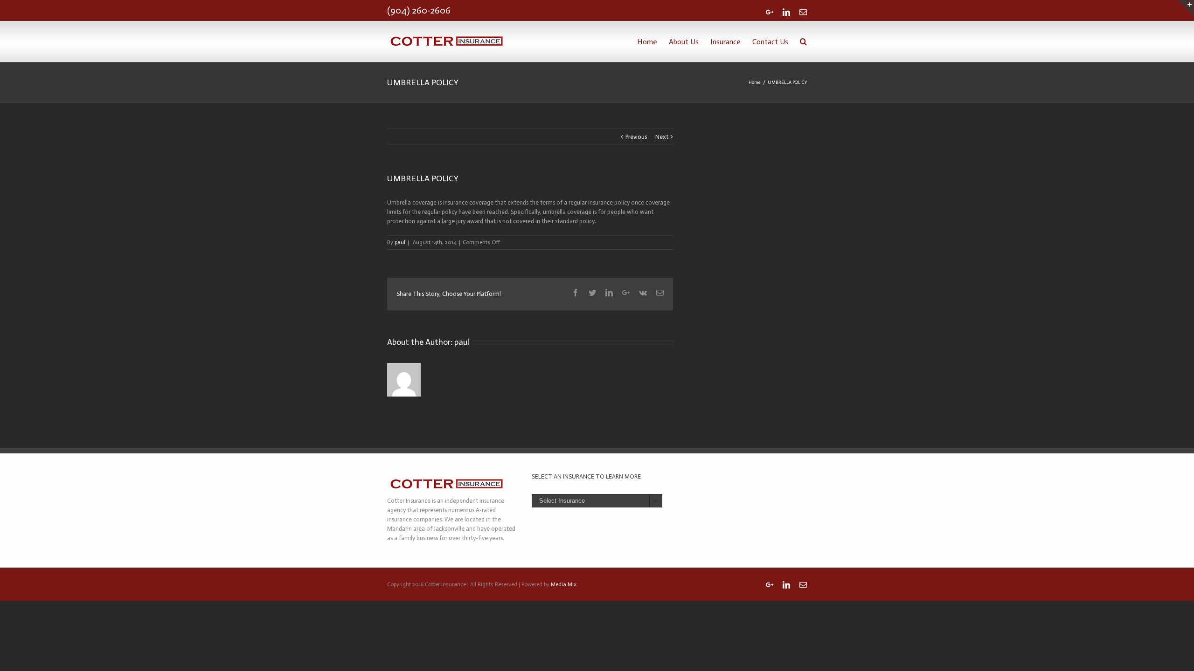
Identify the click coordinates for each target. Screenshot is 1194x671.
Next (661, 136)
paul (400, 242)
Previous (636, 136)
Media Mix (563, 584)
